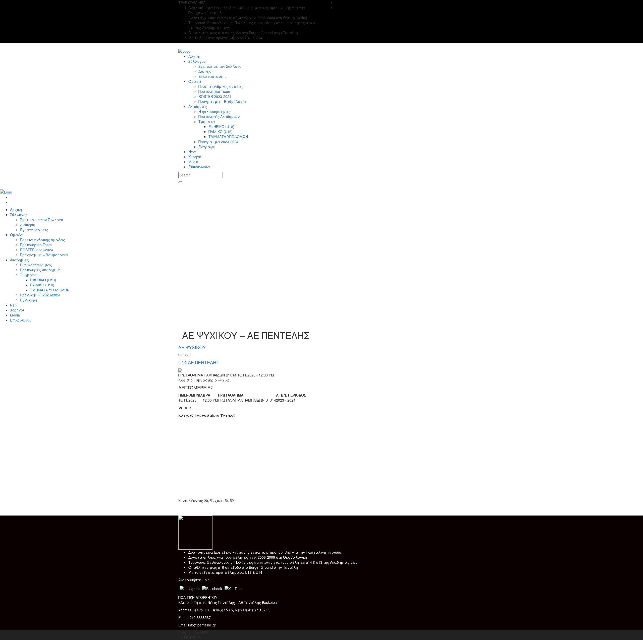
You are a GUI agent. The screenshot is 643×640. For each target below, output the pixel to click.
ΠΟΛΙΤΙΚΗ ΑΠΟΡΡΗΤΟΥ (197, 597)
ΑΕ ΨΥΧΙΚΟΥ (192, 347)
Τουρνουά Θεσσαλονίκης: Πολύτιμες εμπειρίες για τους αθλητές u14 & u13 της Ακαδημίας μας (273, 562)
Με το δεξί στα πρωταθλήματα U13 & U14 (225, 572)
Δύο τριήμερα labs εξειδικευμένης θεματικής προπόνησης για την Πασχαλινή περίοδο (264, 552)
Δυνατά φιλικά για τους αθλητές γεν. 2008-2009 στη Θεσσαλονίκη (247, 557)
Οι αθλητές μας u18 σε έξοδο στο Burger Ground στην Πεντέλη (243, 567)
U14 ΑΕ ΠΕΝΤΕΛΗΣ (198, 362)
